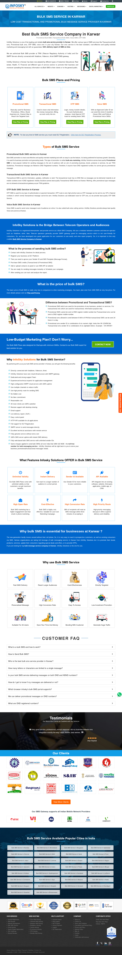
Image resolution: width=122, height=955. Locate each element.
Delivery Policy (79, 929)
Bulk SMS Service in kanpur (73, 860)
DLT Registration (57, 929)
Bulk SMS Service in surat (74, 854)
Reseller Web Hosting (36, 933)
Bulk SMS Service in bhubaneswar (47, 892)
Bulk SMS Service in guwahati (20, 892)
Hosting (70, 6)
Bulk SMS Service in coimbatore (20, 880)
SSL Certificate (12, 931)
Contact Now (103, 344)
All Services (39, 6)
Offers (40, 1)
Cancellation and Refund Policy (83, 925)
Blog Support (56, 921)
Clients (85, 1)
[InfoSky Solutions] (15, 6)
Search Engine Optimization (15, 929)
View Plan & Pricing (20, 122)
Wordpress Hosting (35, 925)
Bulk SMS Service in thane (74, 867)
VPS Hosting (33, 931)
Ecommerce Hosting (35, 929)
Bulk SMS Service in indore (47, 867)
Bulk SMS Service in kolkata (20, 873)
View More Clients (61, 801)
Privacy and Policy (80, 927)
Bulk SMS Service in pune (100, 854)
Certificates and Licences (82, 937)
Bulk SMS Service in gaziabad (74, 873)
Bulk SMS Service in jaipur (20, 860)
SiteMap (30, 950)
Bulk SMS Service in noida (101, 880)
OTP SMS (75, 104)
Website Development (14, 923)
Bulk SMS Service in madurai (74, 880)
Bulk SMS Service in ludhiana (101, 873)
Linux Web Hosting (35, 919)
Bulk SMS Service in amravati (74, 886)
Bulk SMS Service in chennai (20, 854)
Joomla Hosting (34, 927)
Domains (60, 6)
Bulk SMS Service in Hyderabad (100, 848)
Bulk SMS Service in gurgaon (20, 886)
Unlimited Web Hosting (36, 921)
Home (8, 950)
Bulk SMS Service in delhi (47, 854)
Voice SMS (102, 104)
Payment (24, 950)
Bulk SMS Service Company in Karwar (27, 239)
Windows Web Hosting (36, 923)
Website (51, 6)
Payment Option (57, 919)
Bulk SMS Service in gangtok (47, 886)
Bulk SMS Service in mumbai (20, 848)
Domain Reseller (12, 933)
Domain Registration (13, 919)
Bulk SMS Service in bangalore (73, 848)
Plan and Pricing (33, 293)
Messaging (81, 6)
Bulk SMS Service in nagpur (100, 860)
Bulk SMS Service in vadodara (20, 867)
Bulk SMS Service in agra (47, 880)
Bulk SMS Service (13, 925)
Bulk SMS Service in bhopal (100, 867)
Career (76, 935)
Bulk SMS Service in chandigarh (100, 886)
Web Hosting (11, 921)
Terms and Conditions (81, 923)
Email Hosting (12, 927)
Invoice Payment (57, 925)
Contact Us (105, 1)
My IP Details (56, 923)
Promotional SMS (20, 104)
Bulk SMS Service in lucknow (47, 860)
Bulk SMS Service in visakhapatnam (47, 873)
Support (94, 1)
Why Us (77, 931)
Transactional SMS (47, 104)
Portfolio (76, 1)
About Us (77, 919)
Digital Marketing (95, 6)
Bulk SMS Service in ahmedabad (47, 848)
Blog (19, 950)
